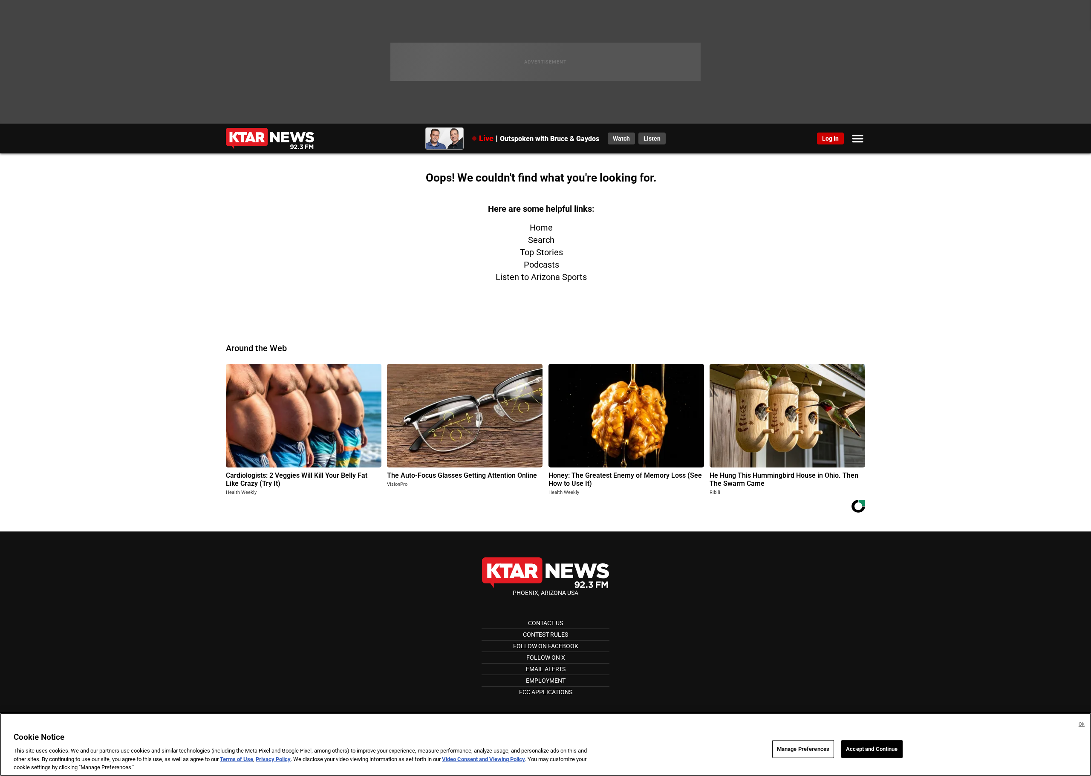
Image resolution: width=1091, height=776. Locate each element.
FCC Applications (545, 692)
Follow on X (545, 657)
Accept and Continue (872, 749)
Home (541, 227)
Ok (1082, 724)
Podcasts (541, 265)
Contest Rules (545, 634)
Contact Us (545, 623)
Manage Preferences (803, 749)
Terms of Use (236, 759)
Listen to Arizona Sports (541, 277)
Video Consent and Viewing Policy (483, 759)
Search (541, 240)
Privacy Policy (273, 759)
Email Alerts (546, 669)
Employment (546, 680)
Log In (830, 138)
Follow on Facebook (545, 646)
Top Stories (541, 252)
